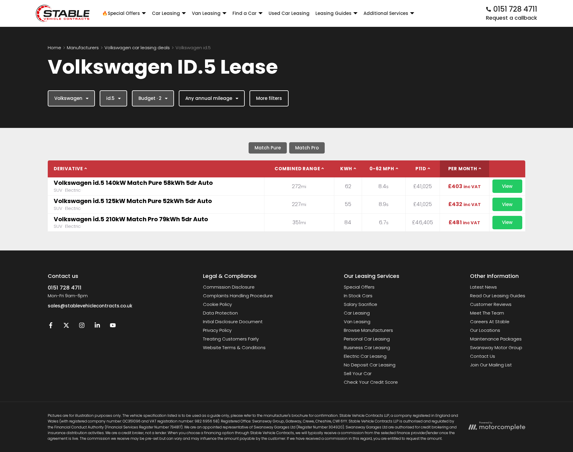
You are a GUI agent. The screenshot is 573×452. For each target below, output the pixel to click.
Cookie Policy (217, 304)
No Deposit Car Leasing (369, 365)
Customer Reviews (491, 304)
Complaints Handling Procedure (238, 295)
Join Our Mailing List (491, 365)
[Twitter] (66, 326)
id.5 (110, 98)
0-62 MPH (381, 168)
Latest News (483, 287)
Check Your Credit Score (371, 382)
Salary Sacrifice (360, 304)
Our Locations (485, 330)
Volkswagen (68, 98)
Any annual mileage (208, 98)
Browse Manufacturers (368, 330)
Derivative (68, 168)
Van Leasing (357, 321)
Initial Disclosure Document (233, 321)
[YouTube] (113, 326)
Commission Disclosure (229, 287)
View (507, 186)
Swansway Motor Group (496, 347)
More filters (269, 98)
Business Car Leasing (367, 347)
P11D (420, 168)
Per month (462, 168)
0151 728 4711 (64, 287)
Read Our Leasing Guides (497, 295)
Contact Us (482, 356)
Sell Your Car (358, 373)
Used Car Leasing (289, 13)
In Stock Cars (358, 295)
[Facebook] (50, 326)
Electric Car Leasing (365, 356)
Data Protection (220, 313)
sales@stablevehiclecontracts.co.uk (90, 306)
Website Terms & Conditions (234, 347)
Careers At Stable (489, 321)
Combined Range (297, 168)
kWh (346, 168)
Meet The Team (487, 313)
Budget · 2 (149, 98)
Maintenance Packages (496, 339)
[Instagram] (82, 326)
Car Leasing (357, 313)
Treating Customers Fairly (231, 339)
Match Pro (307, 148)
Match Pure (268, 148)
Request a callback (511, 17)
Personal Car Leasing (367, 339)
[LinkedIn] (97, 326)
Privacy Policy (217, 330)
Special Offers (359, 287)
